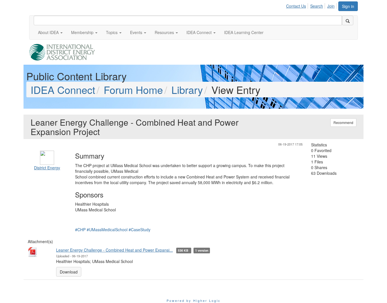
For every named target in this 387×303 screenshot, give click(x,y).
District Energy (47, 168)
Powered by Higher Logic (194, 300)
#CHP (80, 229)
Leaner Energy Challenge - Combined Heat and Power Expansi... (114, 250)
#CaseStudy (139, 229)
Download (69, 272)
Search (316, 6)
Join (331, 6)
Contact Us (296, 6)
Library (187, 89)
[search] (347, 20)
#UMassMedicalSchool (107, 229)
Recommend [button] (343, 122)
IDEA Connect (63, 89)
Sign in (348, 6)
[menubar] (312, 5)
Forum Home (133, 89)
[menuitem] (298, 5)
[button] (50, 32)
